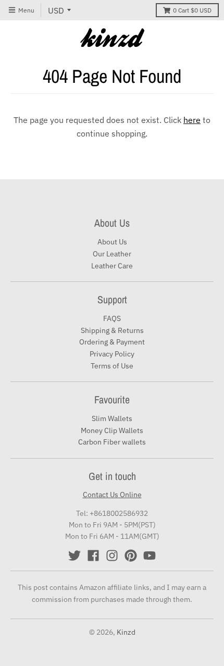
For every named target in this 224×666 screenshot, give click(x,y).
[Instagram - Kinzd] (112, 555)
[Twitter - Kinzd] (74, 555)
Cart (192, 10)
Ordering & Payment (112, 342)
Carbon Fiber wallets (112, 442)
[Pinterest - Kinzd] (131, 555)
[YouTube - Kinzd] (149, 555)
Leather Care (112, 265)
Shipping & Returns (112, 330)
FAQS (112, 318)
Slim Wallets (112, 418)
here (192, 120)
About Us (112, 241)
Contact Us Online (112, 494)
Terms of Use (112, 366)
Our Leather (112, 253)
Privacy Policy (112, 354)
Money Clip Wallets (112, 430)
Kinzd (126, 632)
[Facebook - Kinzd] (93, 555)
